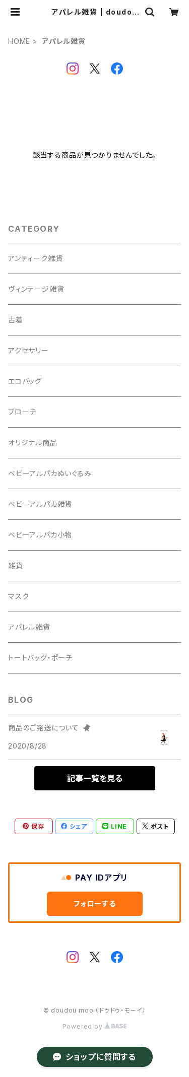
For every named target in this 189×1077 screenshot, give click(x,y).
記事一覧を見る (94, 778)
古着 (15, 319)
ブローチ (22, 412)
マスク (18, 596)
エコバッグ (25, 381)
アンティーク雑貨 (35, 258)
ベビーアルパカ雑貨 (40, 504)
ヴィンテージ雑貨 (36, 289)
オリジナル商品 (32, 442)
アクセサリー (28, 350)
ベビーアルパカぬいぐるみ (50, 473)
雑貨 (15, 565)
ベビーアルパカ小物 (40, 534)
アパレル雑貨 (29, 627)
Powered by (83, 1026)
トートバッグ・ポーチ (40, 657)
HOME (19, 41)
